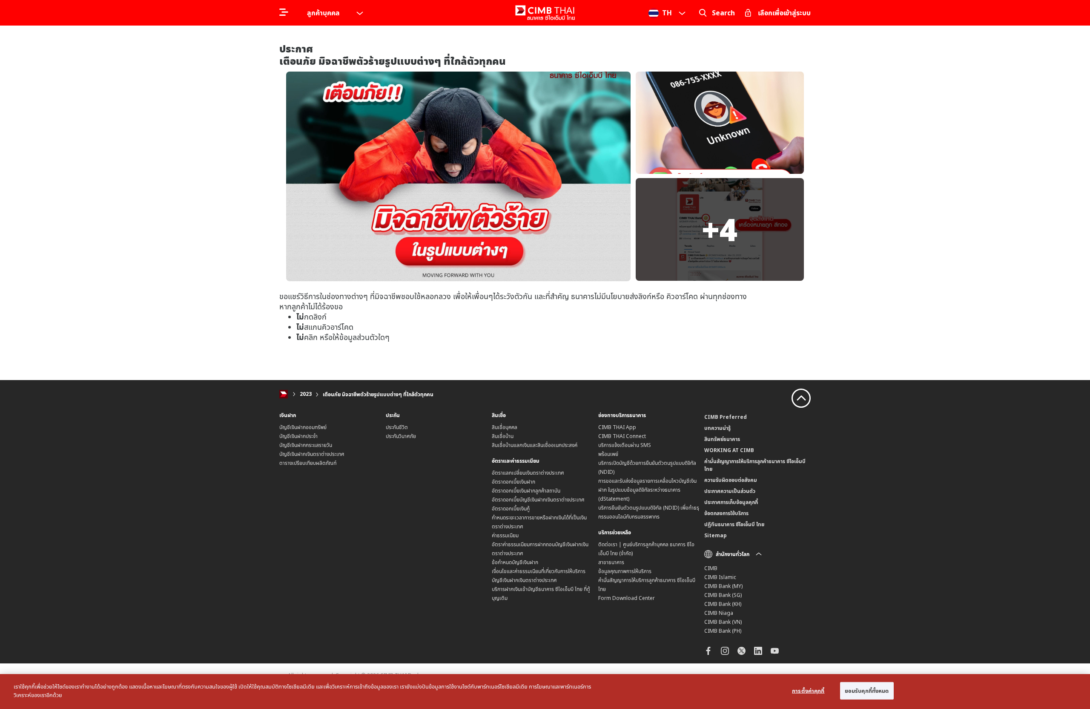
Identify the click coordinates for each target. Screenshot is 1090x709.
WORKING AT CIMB (729, 450)
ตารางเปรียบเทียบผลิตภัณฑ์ (308, 463)
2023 (306, 394)
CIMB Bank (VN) (723, 621)
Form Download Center (626, 598)
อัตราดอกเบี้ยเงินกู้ (511, 508)
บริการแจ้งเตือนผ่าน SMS (624, 445)
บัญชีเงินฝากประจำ (298, 436)
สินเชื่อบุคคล (504, 427)
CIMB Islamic (720, 577)
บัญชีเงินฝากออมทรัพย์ (303, 427)
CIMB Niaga (718, 613)
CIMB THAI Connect (622, 436)
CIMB (710, 568)
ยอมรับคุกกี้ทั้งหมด (867, 691)
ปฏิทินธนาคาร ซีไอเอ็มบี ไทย (734, 524)
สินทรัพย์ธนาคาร (722, 439)
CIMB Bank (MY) (723, 586)
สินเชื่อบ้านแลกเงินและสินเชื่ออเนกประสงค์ (534, 445)
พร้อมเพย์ (608, 454)
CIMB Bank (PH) (722, 630)
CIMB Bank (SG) (723, 595)
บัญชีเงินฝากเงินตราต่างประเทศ (311, 454)
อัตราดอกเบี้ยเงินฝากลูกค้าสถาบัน (526, 490)
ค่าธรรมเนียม (505, 535)
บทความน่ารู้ (717, 428)
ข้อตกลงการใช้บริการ (726, 513)
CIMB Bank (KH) (722, 604)
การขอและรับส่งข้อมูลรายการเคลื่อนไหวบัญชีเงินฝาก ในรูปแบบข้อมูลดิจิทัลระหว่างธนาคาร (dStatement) (647, 489)
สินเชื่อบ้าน (502, 436)
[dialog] (545, 691)
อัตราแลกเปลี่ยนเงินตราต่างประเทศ (528, 472)
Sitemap (715, 535)
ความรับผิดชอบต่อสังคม (730, 480)
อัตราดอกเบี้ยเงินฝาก (513, 481)
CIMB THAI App (617, 427)
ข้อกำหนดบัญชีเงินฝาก (515, 562)
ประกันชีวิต (397, 427)
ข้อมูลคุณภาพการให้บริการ (624, 571)
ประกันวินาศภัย (401, 436)
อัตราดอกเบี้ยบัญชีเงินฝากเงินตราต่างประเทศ (538, 499)
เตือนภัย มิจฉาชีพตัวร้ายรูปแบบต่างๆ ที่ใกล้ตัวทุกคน (378, 394)
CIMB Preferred (725, 417)
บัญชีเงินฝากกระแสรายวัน (305, 445)
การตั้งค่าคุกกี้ (808, 691)
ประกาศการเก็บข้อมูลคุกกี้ (731, 502)
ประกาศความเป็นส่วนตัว (729, 491)
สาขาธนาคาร (611, 562)
